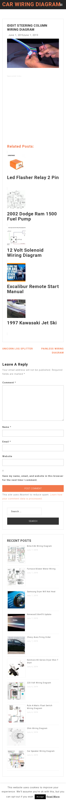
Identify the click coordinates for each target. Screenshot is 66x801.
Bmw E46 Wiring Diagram (39, 546)
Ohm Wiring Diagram (37, 728)
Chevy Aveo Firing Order (39, 637)
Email (6, 441)
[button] (60, 4)
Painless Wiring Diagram (52, 350)
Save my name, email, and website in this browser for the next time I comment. (32, 478)
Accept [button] (40, 797)
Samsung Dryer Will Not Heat (41, 592)
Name (6, 427)
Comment (9, 382)
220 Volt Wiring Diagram (39, 683)
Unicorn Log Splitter (17, 348)
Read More (53, 796)
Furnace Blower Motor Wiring (41, 569)
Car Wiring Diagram (31, 4)
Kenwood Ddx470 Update (39, 614)
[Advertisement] (33, 111)
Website (7, 456)
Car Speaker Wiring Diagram (41, 751)
